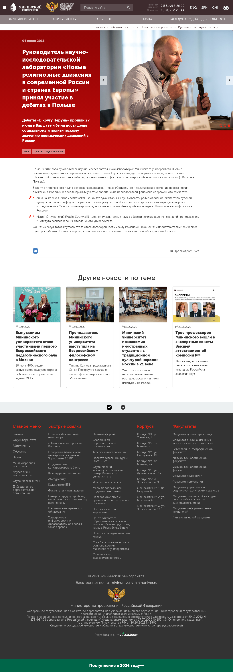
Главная (18, 434)
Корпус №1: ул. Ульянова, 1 (147, 435)
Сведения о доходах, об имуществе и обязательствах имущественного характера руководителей (116, 625)
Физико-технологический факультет (190, 468)
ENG (193, 8)
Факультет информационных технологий (192, 510)
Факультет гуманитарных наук (193, 434)
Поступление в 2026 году (114, 665)
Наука (147, 19)
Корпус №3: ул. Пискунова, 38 (147, 453)
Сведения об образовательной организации (24, 490)
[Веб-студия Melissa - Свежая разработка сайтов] (126, 634)
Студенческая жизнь (26, 481)
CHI (215, 8)
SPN (204, 8)
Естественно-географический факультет (193, 450)
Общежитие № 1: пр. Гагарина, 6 (151, 489)
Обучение (106, 19)
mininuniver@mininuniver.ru (134, 582)
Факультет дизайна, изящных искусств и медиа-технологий (193, 441)
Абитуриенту (65, 19)
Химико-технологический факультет (190, 459)
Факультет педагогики (187, 475)
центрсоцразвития (48, 151)
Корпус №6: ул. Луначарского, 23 (149, 471)
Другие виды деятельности (22, 473)
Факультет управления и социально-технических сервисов (196, 488)
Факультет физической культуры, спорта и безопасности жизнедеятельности (194, 499)
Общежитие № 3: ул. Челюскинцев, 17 (151, 507)
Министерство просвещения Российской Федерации (116, 605)
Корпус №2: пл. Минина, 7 (147, 444)
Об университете (23, 19)
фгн (26, 151)
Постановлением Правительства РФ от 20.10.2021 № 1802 (116, 622)
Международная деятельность (199, 19)
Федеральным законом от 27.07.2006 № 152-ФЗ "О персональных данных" (152, 619)
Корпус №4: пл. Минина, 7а (147, 462)
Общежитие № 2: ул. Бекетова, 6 (151, 498)
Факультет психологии (188, 481)
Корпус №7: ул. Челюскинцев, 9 (148, 480)
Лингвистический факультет (191, 517)
